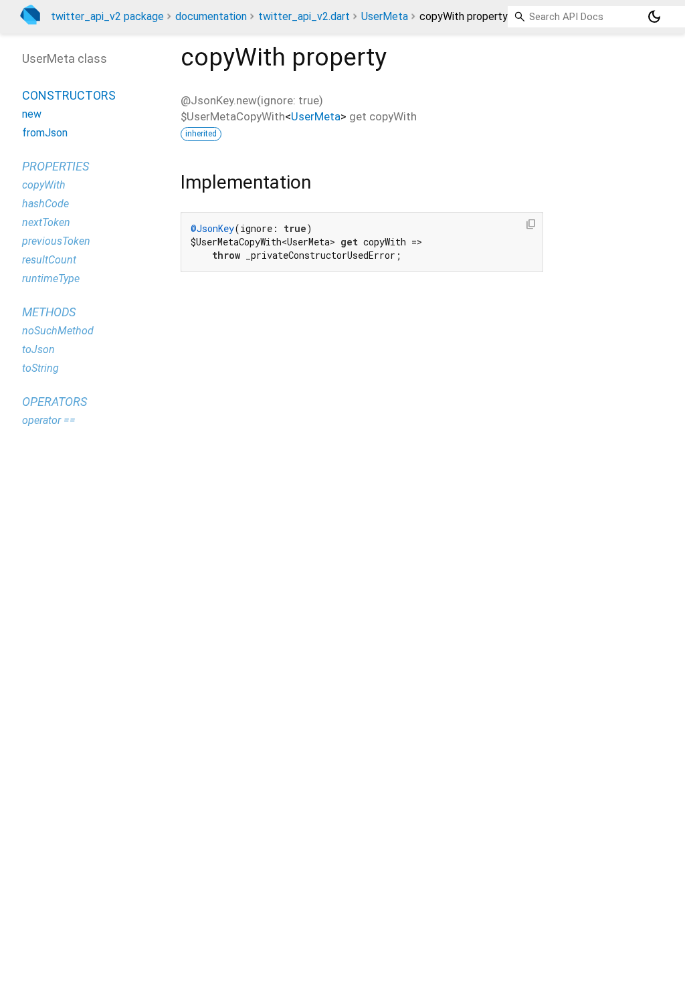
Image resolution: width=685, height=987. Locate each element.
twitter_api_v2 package (107, 16)
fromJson (45, 132)
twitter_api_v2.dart (304, 16)
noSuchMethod (58, 330)
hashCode (45, 203)
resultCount (49, 259)
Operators (54, 402)
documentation (211, 16)
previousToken (56, 241)
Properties (55, 166)
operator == (49, 420)
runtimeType (51, 278)
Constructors (69, 95)
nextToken (46, 222)
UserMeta (384, 16)
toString (40, 368)
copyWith (44, 185)
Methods (49, 312)
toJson (38, 349)
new (31, 114)
